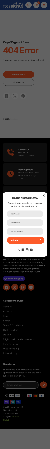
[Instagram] (27, 249)
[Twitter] (18, 249)
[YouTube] (31, 249)
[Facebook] (23, 249)
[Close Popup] (43, 195)
